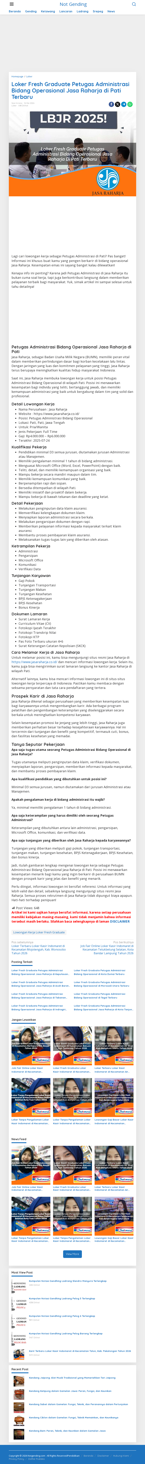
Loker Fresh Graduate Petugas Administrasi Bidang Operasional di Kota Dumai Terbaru (99, 972)
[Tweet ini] (117, 104)
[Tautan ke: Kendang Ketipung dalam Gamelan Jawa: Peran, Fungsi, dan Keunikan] (19, 1394)
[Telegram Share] (123, 104)
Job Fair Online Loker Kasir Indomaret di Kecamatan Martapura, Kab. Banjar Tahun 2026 (29, 1070)
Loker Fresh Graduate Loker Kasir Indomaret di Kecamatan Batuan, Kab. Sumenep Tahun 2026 (71, 1070)
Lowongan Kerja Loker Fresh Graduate (39, 932)
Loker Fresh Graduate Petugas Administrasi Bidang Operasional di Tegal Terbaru (99, 995)
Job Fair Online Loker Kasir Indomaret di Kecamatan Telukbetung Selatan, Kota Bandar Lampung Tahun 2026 (107, 947)
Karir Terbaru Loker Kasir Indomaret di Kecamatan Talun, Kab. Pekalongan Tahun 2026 (80, 1351)
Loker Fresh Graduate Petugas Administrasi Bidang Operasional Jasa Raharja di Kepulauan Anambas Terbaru (39, 972)
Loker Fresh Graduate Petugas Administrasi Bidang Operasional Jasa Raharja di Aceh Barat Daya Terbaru (40, 984)
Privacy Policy (16, 1458)
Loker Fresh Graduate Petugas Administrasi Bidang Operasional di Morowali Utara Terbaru (101, 984)
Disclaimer (103, 1455)
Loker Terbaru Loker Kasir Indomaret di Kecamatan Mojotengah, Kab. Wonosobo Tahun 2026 (38, 947)
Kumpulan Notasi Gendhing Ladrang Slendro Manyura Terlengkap (68, 1281)
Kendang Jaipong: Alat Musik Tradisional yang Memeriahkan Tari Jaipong (72, 1377)
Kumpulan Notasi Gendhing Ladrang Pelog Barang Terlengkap (66, 1333)
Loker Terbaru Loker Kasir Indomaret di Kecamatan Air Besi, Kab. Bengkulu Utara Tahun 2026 (114, 1070)
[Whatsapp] (130, 104)
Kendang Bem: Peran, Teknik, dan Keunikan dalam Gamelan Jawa (67, 1430)
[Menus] (11, 4)
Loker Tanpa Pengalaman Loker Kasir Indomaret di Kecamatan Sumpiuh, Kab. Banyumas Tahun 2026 (72, 1121)
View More (72, 1254)
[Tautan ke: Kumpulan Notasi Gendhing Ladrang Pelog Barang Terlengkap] (18, 1339)
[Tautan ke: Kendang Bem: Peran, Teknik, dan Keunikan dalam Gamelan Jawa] (19, 1434)
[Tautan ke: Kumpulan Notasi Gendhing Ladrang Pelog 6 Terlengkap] (18, 1321)
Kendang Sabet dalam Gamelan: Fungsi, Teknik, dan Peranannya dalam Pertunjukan (78, 1404)
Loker (14, 105)
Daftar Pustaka (36, 1458)
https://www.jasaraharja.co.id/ (34, 662)
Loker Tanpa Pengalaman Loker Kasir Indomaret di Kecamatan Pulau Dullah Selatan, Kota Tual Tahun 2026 (30, 1121)
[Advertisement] (72, 44)
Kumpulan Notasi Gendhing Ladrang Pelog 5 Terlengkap (62, 1298)
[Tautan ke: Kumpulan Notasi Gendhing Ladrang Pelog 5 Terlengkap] (18, 1304)
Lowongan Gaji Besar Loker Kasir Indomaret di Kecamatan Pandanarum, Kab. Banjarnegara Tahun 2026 (114, 1121)
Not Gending (73, 4)
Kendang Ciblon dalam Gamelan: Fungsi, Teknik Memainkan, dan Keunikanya (73, 1417)
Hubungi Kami (121, 1455)
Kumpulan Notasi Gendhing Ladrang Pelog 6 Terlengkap (62, 1316)
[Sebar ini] (111, 104)
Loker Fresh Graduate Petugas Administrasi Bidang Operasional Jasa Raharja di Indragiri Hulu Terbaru (38, 1007)
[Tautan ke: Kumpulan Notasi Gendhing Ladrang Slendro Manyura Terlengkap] (18, 1286)
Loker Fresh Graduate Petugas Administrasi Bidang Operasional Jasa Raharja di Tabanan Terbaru (38, 996)
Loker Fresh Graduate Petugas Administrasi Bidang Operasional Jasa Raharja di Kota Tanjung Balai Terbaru (104, 1007)
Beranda (88, 1455)
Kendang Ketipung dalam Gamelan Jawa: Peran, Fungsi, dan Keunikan (70, 1391)
